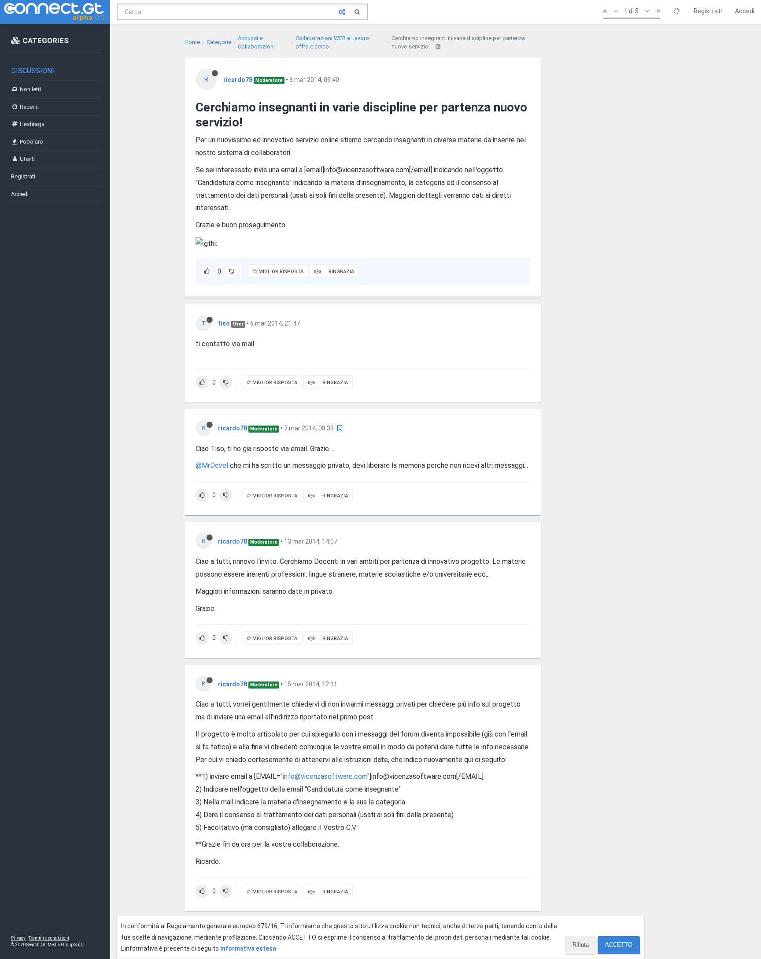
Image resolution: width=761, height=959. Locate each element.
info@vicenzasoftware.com (325, 776)
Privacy (18, 938)
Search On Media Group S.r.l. (54, 944)
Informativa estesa (248, 948)
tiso (224, 323)
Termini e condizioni (49, 938)
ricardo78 (237, 79)
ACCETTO (618, 944)
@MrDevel (212, 465)
